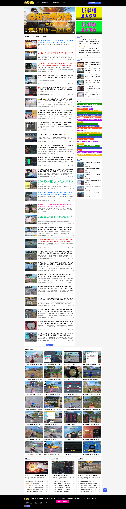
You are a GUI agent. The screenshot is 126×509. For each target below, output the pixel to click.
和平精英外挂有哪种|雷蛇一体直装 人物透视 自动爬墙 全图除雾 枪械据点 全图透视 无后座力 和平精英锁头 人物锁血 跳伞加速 (55, 253)
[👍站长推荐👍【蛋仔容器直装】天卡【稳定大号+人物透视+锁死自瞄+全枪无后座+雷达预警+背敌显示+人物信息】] (80, 95)
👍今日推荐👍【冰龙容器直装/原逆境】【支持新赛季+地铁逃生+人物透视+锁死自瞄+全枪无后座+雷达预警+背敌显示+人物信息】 (55, 112)
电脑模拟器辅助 (29, 298)
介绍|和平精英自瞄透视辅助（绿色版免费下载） (93, 163)
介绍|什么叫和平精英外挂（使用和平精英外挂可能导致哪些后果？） (93, 43)
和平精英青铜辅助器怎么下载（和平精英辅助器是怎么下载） (91, 117)
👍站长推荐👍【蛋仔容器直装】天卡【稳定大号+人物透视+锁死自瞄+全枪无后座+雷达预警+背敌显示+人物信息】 (92, 93)
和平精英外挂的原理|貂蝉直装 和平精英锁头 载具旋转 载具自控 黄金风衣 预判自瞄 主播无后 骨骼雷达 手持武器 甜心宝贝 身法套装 (55, 229)
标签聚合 (64, 2)
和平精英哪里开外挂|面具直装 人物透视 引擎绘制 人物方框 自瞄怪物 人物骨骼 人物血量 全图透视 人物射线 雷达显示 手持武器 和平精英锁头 (55, 217)
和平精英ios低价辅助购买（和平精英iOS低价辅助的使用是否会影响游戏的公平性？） (96, 115)
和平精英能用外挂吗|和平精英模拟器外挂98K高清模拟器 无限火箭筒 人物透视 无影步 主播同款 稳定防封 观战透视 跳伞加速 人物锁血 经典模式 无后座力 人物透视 (55, 323)
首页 (38, 2)
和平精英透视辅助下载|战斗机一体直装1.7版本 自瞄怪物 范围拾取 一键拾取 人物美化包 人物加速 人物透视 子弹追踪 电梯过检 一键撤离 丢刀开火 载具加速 (55, 182)
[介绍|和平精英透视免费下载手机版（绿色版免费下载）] (80, 171)
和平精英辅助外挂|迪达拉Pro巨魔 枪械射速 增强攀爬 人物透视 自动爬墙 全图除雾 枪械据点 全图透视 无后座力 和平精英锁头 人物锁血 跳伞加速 (63, 475)
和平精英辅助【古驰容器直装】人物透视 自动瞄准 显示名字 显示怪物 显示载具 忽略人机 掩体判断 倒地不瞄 (92, 69)
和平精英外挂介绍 (55, 2)
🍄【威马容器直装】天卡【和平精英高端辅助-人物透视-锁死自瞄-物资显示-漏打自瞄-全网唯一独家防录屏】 (93, 63)
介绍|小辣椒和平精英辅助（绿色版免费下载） (93, 193)
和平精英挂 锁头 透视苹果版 (84, 106)
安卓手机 (32, 36)
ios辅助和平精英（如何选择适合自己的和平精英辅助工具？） (91, 154)
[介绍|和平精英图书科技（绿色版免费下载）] (80, 189)
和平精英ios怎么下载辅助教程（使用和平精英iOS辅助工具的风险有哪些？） (94, 152)
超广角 (80, 121)
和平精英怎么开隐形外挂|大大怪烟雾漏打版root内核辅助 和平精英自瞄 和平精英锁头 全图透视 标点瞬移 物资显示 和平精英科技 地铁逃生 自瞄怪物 (55, 288)
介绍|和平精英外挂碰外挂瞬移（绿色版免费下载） (89, 48)
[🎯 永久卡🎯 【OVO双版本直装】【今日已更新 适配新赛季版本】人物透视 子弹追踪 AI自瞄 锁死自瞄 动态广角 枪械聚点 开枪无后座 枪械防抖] (80, 83)
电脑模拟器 (44, 36)
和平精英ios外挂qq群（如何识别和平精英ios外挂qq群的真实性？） (92, 132)
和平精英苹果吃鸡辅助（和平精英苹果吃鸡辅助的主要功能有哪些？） (93, 119)
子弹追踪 (80, 143)
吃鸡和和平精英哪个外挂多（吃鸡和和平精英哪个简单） (90, 128)
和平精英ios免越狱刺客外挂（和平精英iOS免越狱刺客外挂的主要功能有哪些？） (95, 113)
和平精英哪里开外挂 (83, 108)
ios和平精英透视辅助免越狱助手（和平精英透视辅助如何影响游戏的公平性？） (95, 148)
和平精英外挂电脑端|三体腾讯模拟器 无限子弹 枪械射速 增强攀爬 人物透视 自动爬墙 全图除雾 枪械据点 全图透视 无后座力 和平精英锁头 (55, 311)
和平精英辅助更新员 (44, 48)
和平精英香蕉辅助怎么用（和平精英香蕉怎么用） (89, 145)
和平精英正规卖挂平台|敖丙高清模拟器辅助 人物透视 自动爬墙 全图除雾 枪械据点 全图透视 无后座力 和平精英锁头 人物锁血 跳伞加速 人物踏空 (56, 335)
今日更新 (27, 36)
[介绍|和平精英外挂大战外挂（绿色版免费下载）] (80, 177)
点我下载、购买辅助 (62, 501)
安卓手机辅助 (28, 40)
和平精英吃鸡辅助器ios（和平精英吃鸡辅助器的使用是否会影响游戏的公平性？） (95, 104)
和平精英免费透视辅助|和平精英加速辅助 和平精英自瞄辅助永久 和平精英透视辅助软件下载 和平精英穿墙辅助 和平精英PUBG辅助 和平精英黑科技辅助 (55, 194)
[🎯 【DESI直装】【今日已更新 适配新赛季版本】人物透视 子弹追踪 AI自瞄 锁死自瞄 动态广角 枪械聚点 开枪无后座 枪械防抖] (80, 89)
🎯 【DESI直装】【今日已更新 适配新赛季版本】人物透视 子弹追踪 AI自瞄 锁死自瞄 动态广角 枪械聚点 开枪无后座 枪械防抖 (55, 89)
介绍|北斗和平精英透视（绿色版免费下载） (88, 39)
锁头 (91, 108)
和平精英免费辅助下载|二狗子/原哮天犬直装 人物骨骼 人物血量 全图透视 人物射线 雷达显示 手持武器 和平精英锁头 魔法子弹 (55, 171)
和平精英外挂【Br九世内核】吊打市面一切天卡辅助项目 (90, 110)
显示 (79, 150)
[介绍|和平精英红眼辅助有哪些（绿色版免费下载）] (80, 183)
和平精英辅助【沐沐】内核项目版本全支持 (87, 124)
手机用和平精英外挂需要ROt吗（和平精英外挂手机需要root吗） (92, 137)
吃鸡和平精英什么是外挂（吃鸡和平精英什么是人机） (90, 141)
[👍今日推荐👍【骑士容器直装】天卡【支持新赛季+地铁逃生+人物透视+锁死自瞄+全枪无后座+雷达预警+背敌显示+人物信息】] (80, 77)
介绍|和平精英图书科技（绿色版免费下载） (93, 187)
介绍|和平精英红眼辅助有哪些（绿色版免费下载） (93, 181)
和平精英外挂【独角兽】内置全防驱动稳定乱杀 (88, 126)
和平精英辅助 (45, 2)
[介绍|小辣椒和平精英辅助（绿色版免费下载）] (80, 195)
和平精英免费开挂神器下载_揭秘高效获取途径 (51, 134)
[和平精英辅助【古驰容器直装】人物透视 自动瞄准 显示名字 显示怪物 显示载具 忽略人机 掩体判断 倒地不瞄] (80, 71)
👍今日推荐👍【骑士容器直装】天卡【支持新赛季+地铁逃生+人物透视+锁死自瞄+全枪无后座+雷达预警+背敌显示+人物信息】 (55, 65)
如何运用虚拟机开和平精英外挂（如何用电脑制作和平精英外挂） (92, 134)
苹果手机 (38, 36)
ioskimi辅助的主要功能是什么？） (85, 139)
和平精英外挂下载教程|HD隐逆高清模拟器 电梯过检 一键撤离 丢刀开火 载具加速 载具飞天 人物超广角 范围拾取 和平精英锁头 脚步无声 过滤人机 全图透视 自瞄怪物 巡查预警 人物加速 (89, 475)
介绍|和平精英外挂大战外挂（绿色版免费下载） (93, 175)
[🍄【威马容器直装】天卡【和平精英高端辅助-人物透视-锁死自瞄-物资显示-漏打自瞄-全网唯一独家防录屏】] (80, 65)
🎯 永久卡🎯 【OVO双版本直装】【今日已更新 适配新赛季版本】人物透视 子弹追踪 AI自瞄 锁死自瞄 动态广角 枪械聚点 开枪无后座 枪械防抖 (55, 77)
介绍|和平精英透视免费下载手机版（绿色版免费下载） (93, 169)
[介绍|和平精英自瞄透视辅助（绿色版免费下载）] (80, 165)
